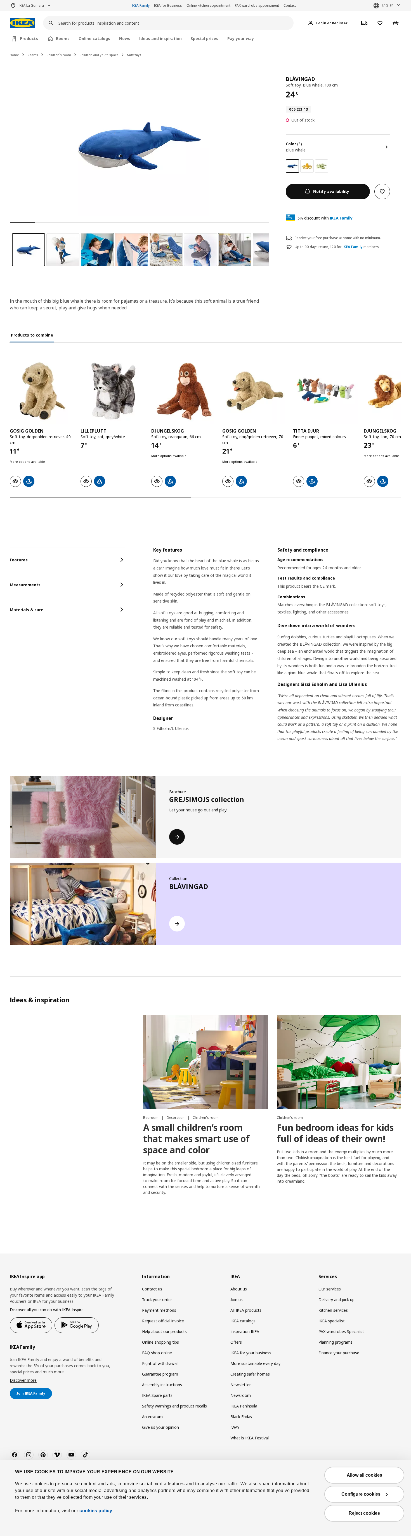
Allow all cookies (364, 1475)
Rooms (32, 55)
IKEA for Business (168, 5)
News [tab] (124, 38)
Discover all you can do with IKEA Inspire (47, 1309)
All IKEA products (245, 1310)
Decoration (176, 1117)
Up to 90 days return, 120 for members (337, 247)
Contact (290, 5)
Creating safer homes (250, 1374)
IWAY (234, 1427)
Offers (236, 1342)
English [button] (387, 5)
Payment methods (159, 1310)
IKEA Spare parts (157, 1395)
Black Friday (241, 1416)
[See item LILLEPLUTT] (113, 391)
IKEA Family (141, 5)
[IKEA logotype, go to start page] (22, 23)
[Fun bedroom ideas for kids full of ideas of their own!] (339, 1062)
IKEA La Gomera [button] (31, 5)
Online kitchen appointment (208, 5)
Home (14, 55)
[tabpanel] (277, 651)
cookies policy (95, 1510)
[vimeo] (57, 1455)
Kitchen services (333, 1310)
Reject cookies (364, 1513)
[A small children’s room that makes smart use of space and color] (205, 1062)
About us (238, 1289)
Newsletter (240, 1384)
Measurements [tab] (25, 584)
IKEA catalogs (243, 1320)
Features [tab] (19, 559)
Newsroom (240, 1395)
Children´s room (58, 55)
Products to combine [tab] (32, 335)
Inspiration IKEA (244, 1331)
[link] (307, 166)
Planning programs (335, 1342)
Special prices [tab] (204, 38)
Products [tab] (29, 38)
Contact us (152, 1289)
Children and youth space (99, 55)
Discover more (23, 1380)
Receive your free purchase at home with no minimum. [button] (338, 237)
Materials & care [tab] (26, 609)
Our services (329, 1289)
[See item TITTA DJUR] (325, 391)
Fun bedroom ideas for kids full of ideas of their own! (335, 1133)
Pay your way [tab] (240, 38)
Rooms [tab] (63, 38)
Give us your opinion (160, 1427)
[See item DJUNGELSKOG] (183, 391)
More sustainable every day (255, 1363)
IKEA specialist (331, 1320)
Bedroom (151, 1117)
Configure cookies (361, 1494)
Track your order (157, 1299)
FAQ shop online (157, 1352)
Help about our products (164, 1331)
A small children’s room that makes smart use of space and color (196, 1138)
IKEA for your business (250, 1352)
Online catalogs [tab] (94, 38)
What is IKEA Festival (249, 1438)
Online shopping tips (160, 1342)
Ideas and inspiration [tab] (160, 38)
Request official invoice (163, 1320)
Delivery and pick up (336, 1299)
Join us (236, 1299)
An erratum (152, 1416)
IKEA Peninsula (243, 1406)
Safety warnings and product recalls (174, 1406)
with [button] (325, 218)
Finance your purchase (338, 1352)
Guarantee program (160, 1374)
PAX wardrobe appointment (257, 5)
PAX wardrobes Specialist (341, 1331)
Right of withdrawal (160, 1363)
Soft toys (134, 55)
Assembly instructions (162, 1384)
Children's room (206, 1117)
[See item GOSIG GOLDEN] (42, 391)
